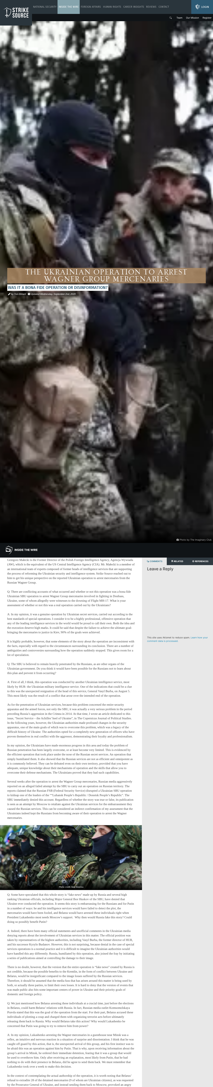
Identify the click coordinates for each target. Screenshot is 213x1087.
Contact (164, 6)
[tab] (154, 561)
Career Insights (133, 6)
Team (179, 17)
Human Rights (112, 6)
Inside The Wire (69, 6)
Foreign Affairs (91, 6)
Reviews (151, 6)
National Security (45, 6)
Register (207, 17)
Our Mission (192, 17)
